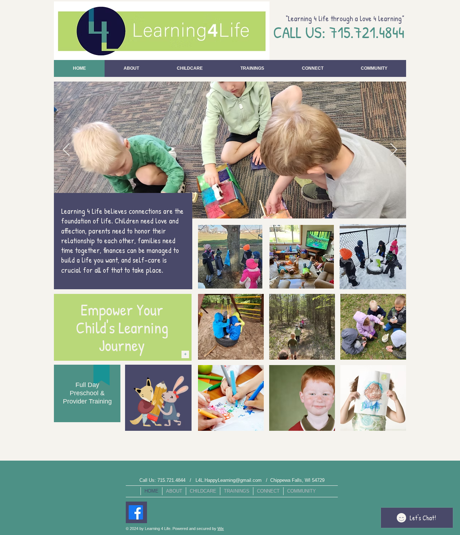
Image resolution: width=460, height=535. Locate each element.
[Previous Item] (66, 150)
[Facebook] (136, 512)
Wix (220, 528)
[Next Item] (394, 150)
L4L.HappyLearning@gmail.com (229, 480)
